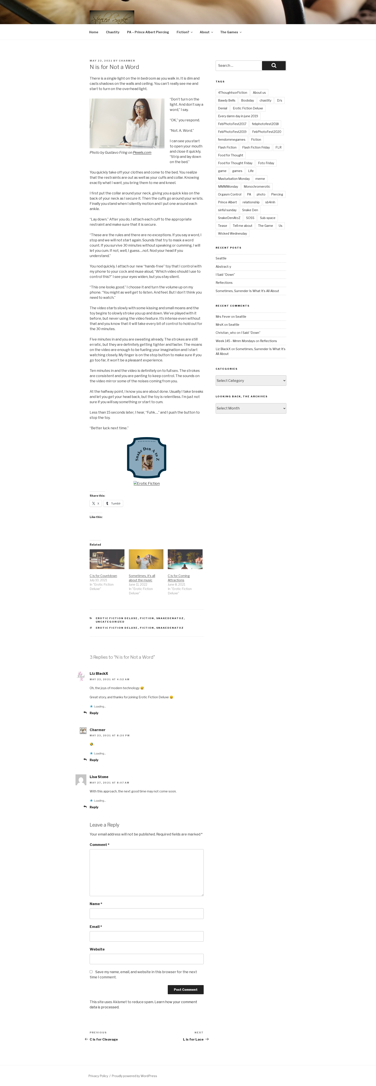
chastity (265, 100)
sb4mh (270, 202)
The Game (265, 225)
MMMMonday (228, 186)
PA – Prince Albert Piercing (148, 32)
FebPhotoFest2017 (232, 124)
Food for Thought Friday (235, 163)
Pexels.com (142, 152)
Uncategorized (110, 621)
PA (249, 194)
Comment (99, 845)
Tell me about (242, 225)
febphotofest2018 (265, 124)
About (205, 32)
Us (280, 225)
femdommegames (231, 139)
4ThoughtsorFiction (232, 92)
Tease (222, 225)
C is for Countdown (103, 576)
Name (96, 904)
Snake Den (250, 210)
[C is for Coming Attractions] (185, 559)
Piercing (277, 194)
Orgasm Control (229, 194)
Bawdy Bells (226, 100)
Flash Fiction (227, 147)
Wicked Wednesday (232, 233)
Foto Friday (266, 163)
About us (259, 92)
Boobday (247, 100)
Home (93, 32)
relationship (251, 202)
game (222, 171)
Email (96, 927)
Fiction (147, 618)
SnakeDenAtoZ (170, 618)
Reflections (224, 282)
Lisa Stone (99, 777)
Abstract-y (223, 266)
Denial (222, 108)
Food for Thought (230, 155)
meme (260, 178)
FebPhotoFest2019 (232, 132)
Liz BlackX (99, 674)
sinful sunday (227, 210)
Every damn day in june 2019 (238, 116)
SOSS (250, 218)
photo (261, 194)
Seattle (221, 258)
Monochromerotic (257, 186)
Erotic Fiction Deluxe (117, 618)
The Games (229, 32)
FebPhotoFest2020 (266, 132)
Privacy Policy (98, 1076)
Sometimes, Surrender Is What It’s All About (247, 291)
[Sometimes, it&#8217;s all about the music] (146, 559)
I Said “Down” (225, 274)
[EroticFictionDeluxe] (147, 483)
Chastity (112, 32)
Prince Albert (227, 202)
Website (97, 949)
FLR (278, 147)
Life (251, 171)
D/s (279, 100)
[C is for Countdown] (107, 559)
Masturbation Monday (234, 178)
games (237, 171)
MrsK (219, 324)
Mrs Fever (223, 316)
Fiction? (183, 32)
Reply (94, 713)
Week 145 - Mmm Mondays (235, 341)
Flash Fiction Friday (256, 147)
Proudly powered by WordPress (134, 1076)
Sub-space (267, 218)
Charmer (127, 60)
